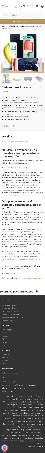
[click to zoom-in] (22, 52)
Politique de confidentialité (12, 314)
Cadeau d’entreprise (10, 373)
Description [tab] (7, 136)
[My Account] (36, 6)
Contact (5, 336)
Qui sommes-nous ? (9, 305)
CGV (3, 345)
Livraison (5, 342)
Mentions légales (8, 320)
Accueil (4, 26)
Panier (4, 333)
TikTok (4, 364)
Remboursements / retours (12, 317)
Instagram (6, 357)
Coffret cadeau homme (27, 26)
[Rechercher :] (22, 15)
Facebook (5, 354)
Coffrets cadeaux (13, 26)
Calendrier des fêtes (10, 311)
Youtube (5, 361)
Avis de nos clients (9, 308)
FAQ (3, 339)
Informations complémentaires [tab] (15, 141)
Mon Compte (7, 329)
